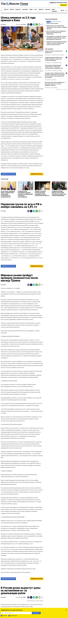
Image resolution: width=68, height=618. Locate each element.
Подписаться (34, 316)
